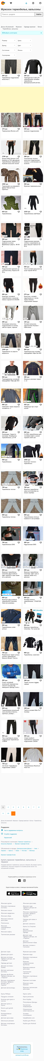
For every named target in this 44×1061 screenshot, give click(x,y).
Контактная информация (27, 1005)
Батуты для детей (7, 1008)
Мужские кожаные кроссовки (29, 968)
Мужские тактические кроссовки (30, 988)
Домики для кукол (7, 954)
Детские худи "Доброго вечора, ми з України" (30, 936)
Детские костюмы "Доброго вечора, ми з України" (8, 958)
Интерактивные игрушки (6, 1014)
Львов (17, 850)
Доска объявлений (7, 27)
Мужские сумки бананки (28, 983)
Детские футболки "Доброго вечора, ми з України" (8, 976)
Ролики (3, 1011)
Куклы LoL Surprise (29, 926)
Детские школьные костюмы (7, 971)
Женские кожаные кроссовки (7, 919)
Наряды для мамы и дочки (30, 920)
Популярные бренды (30, 1002)
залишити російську (22, 1055)
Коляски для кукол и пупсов (8, 1000)
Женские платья (6, 910)
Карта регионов (28, 996)
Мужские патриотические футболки (28, 963)
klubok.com (3, 3)
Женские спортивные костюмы (8, 906)
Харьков (3, 850)
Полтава (24, 850)
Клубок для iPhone (29, 1020)
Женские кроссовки (29, 903)
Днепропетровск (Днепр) (24, 848)
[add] (26, 3)
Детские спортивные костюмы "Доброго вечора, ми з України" (8, 983)
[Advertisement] (22, 21)
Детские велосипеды (8, 988)
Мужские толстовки (29, 980)
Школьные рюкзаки (7, 1020)
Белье (39, 27)
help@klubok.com (29, 1018)
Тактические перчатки (27, 972)
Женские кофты (6, 932)
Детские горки (5, 951)
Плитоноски (5, 923)
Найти (38, 14)
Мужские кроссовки (29, 951)
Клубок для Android (29, 1023)
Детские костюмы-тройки (7, 966)
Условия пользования (27, 1014)
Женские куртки (6, 903)
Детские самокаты (29, 923)
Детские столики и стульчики (29, 946)
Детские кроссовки (7, 1018)
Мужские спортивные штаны (30, 976)
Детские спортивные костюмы (8, 1024)
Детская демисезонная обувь (30, 941)
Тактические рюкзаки (8, 934)
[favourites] (11, 3)
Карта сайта (27, 994)
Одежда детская (6, 963)
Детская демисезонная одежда (28, 930)
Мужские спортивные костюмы (30, 958)
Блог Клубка (27, 999)
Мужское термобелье (24, 842)
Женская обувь (6, 916)
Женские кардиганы (7, 913)
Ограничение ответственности (28, 1010)
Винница (32, 850)
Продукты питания (7, 996)
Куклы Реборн (5, 994)
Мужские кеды (28, 954)
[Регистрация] (40, 3)
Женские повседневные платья (6, 927)
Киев (35, 848)
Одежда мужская (29, 27)
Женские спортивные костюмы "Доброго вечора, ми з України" (30, 914)
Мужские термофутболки (22, 844)
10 (8, 813)
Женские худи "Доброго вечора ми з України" (29, 907)
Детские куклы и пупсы (6, 1004)
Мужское (18, 27)
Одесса (10, 850)
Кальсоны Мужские (6, 844)
